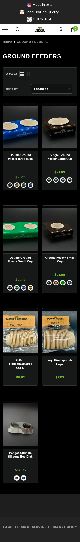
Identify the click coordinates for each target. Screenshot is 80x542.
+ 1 (60, 185)
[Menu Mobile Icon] (5, 29)
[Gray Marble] (16, 477)
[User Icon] (61, 29)
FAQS (7, 527)
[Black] (9, 185)
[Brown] (69, 180)
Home (7, 42)
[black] (49, 282)
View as (12, 74)
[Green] (23, 185)
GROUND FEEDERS (32, 42)
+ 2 (60, 288)
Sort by (12, 89)
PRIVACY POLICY (62, 527)
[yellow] (55, 282)
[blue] (23, 287)
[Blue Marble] (23, 477)
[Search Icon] (18, 29)
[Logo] (40, 29)
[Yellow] (16, 185)
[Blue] (30, 185)
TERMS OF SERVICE (30, 527)
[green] (62, 282)
